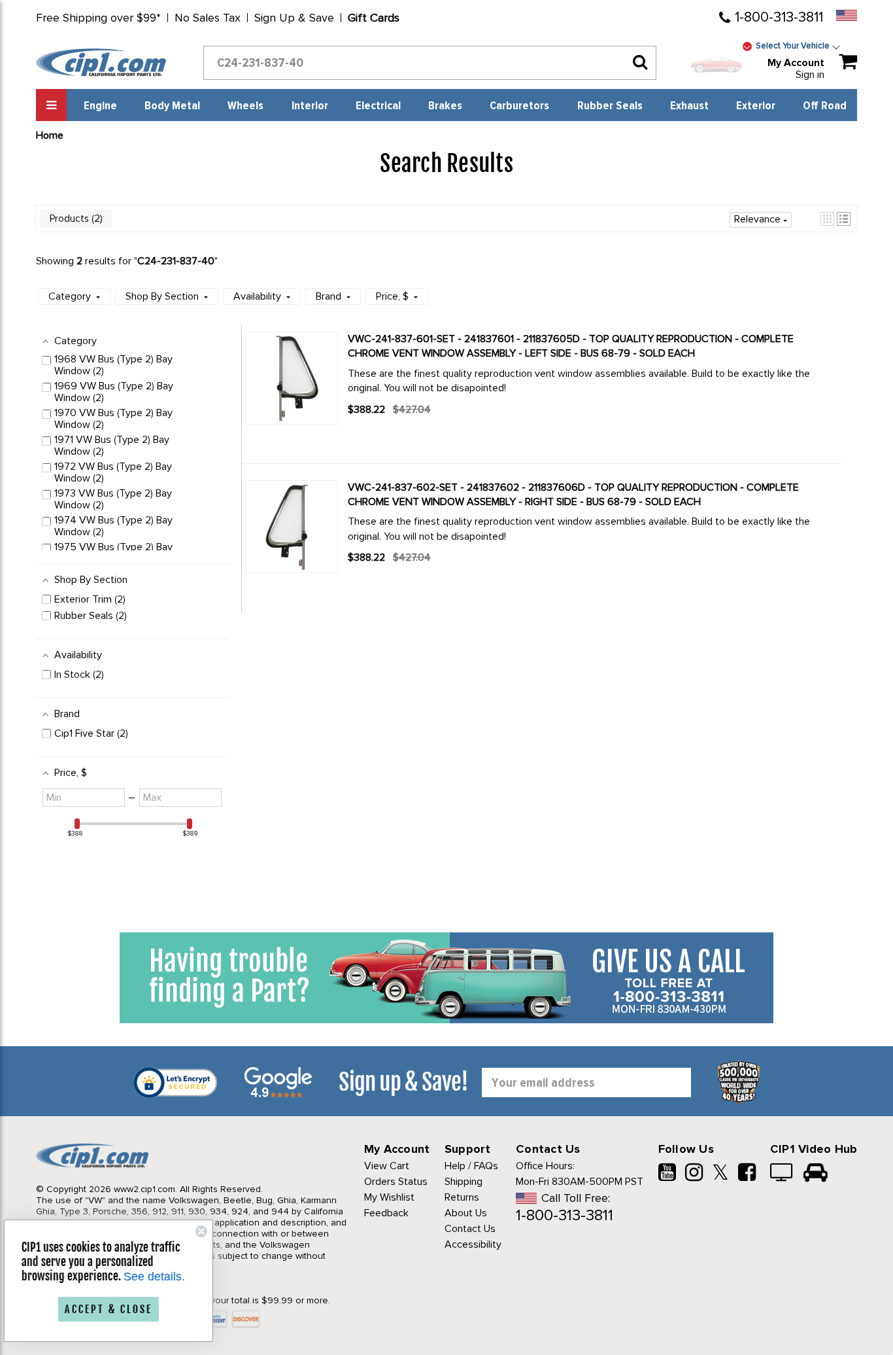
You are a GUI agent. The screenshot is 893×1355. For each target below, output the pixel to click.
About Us (466, 1213)
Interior (310, 106)
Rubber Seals (610, 106)
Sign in (810, 74)
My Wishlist (389, 1197)
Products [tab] (75, 218)
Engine (100, 106)
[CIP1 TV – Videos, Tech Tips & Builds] (782, 1173)
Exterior (755, 106)
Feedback (386, 1213)
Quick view (394, 433)
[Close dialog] (210, 1231)
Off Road (825, 106)
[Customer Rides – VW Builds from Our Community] (815, 1173)
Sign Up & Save (294, 17)
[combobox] (429, 63)
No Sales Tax (208, 17)
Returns (462, 1197)
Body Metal (172, 106)
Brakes (445, 106)
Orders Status (396, 1181)
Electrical (378, 106)
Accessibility (473, 1244)
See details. (163, 1276)
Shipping (463, 1181)
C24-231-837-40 (175, 261)
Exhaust (689, 106)
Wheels (245, 106)
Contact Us (470, 1228)
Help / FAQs (471, 1165)
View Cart (386, 1165)
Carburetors (519, 106)
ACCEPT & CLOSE (117, 1309)
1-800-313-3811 (779, 17)
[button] (827, 219)
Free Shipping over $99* (98, 17)
